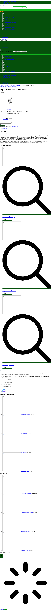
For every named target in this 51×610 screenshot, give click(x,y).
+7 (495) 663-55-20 (6, 3)
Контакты (4, 35)
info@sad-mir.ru (6, 384)
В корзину (2, 125)
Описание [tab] (4, 128)
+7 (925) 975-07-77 (6, 2)
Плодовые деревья (8, 85)
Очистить (9, 109)
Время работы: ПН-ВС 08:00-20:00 (9, 1)
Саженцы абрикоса (17, 85)
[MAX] (3, 390)
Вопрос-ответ (5, 37)
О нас (3, 34)
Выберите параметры (7, 220)
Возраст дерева (3, 102)
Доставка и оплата (6, 33)
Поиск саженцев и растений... (6, 7)
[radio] (10, 96)
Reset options (5, 119)
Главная (1, 85)
